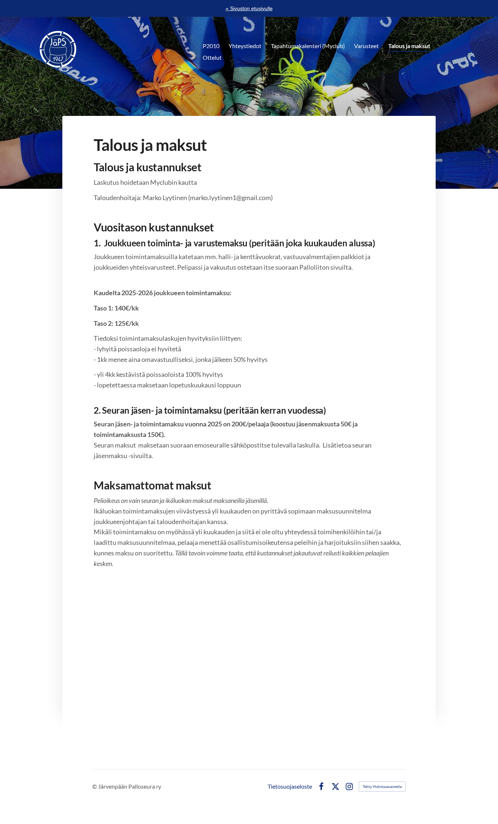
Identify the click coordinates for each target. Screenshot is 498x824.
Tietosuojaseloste (290, 786)
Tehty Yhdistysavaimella (382, 786)
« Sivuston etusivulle (249, 8)
